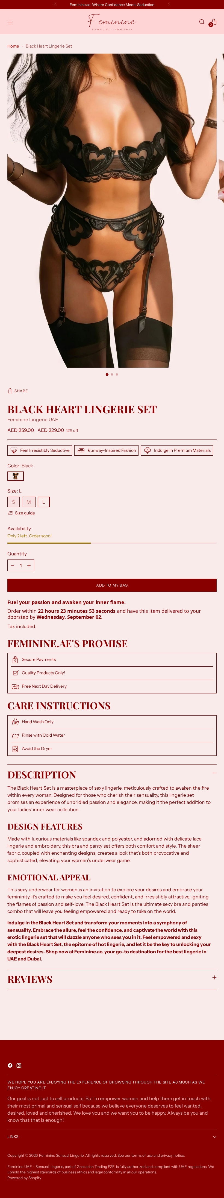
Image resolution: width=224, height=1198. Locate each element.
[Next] (169, 4)
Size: (14, 491)
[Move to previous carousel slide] (199, 1021)
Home (13, 46)
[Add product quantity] (29, 565)
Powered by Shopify (24, 1178)
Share (21, 391)
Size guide (25, 512)
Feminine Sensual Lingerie (61, 1155)
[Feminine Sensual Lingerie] (112, 21)
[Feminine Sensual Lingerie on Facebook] (10, 1066)
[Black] (15, 476)
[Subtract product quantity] (12, 565)
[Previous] (55, 4)
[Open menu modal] (10, 21)
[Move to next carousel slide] (212, 1021)
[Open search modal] (202, 21)
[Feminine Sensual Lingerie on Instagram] (19, 1066)
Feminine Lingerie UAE (32, 419)
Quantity (17, 553)
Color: (20, 465)
